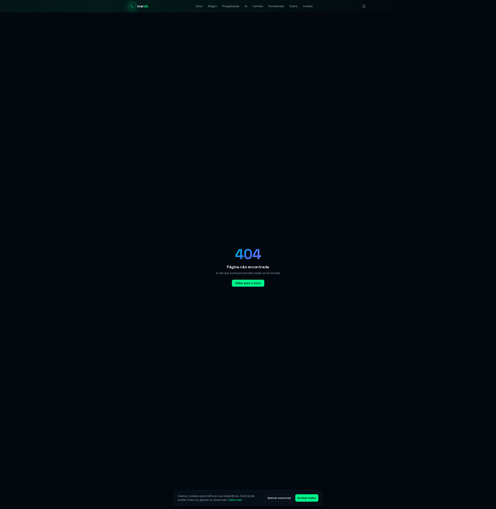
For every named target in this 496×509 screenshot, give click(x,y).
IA (246, 6)
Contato (308, 6)
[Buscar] (363, 6)
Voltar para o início (248, 283)
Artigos (212, 6)
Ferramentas (276, 6)
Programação (230, 6)
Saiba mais (235, 499)
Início (199, 6)
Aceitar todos (307, 498)
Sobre (293, 6)
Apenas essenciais (279, 498)
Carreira (258, 6)
